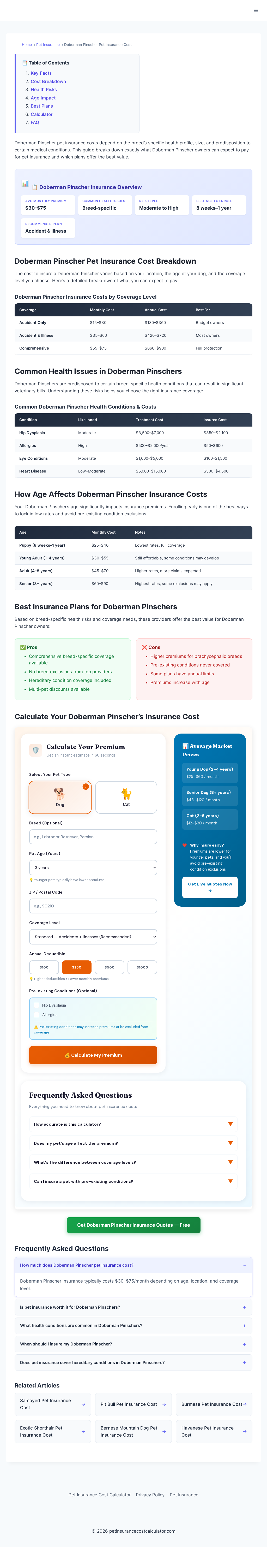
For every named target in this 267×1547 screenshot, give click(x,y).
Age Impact (43, 98)
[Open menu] (256, 10)
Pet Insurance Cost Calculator (100, 1494)
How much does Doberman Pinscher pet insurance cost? (77, 1265)
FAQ (35, 122)
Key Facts (41, 73)
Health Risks (44, 89)
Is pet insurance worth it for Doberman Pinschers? (70, 1307)
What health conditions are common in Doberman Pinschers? (81, 1325)
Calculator (42, 114)
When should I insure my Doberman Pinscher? (66, 1344)
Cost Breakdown (48, 81)
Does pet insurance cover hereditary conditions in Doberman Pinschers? (92, 1362)
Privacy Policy (150, 1494)
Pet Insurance (184, 1494)
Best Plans (42, 106)
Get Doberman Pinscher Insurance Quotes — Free (133, 1225)
